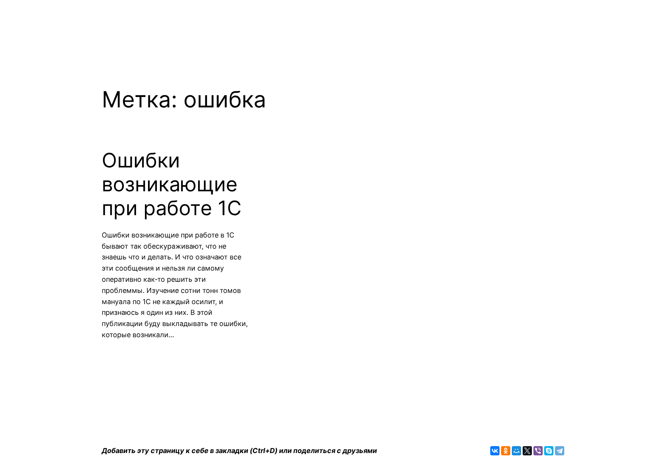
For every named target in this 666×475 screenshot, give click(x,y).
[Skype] (548, 450)
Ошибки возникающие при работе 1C (172, 185)
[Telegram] (559, 450)
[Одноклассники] (505, 450)
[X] (527, 450)
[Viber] (538, 450)
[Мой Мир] (516, 450)
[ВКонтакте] (495, 450)
